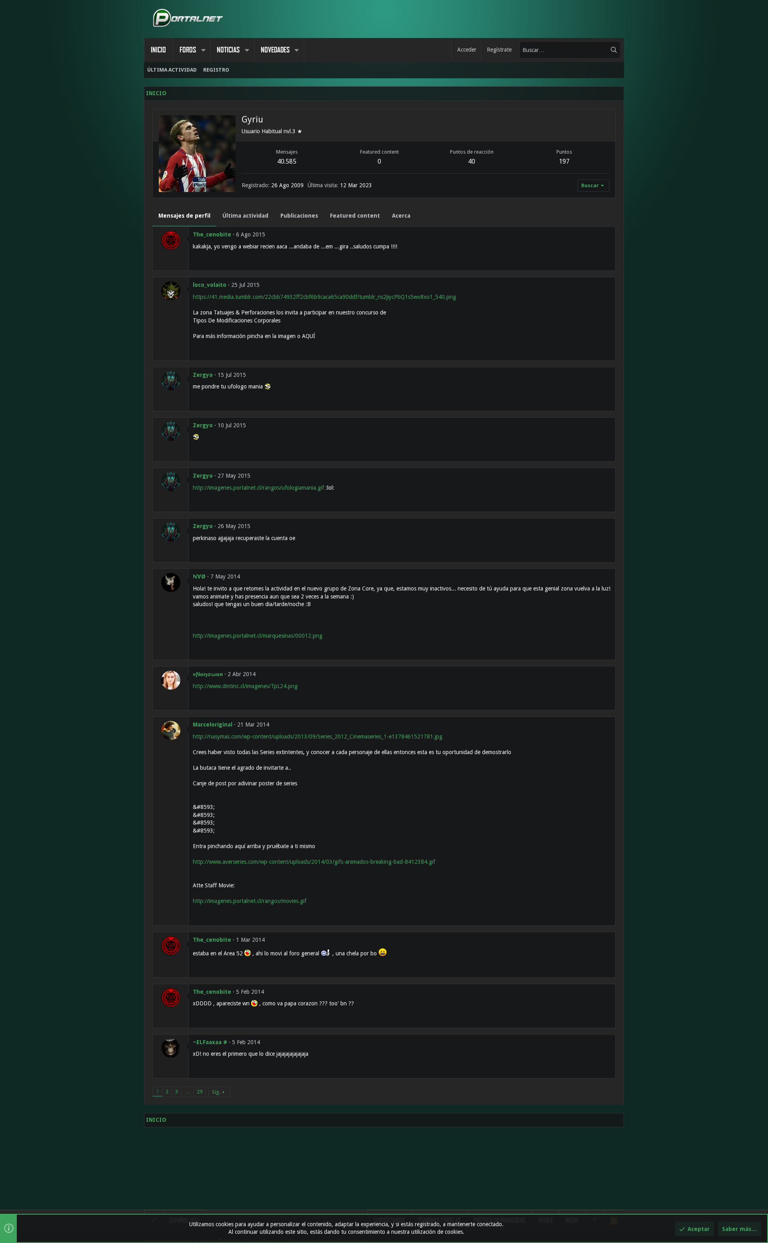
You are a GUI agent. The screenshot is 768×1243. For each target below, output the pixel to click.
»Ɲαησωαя (208, 674)
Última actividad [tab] (245, 215)
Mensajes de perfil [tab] (184, 215)
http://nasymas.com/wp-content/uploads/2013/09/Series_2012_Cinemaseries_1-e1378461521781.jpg (317, 736)
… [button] (187, 1092)
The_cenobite (212, 234)
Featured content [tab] (355, 215)
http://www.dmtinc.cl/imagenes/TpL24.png (245, 686)
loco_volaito (209, 285)
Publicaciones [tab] (299, 215)
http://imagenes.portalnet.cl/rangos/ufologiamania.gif (258, 487)
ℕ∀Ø (199, 576)
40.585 (286, 161)
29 (199, 1092)
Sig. (216, 1092)
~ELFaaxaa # (210, 1042)
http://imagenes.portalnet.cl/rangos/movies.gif (249, 901)
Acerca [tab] (401, 215)
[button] (203, 50)
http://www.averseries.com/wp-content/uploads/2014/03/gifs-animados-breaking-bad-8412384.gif (314, 862)
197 (564, 161)
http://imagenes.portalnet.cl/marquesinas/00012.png (257, 636)
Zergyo (203, 375)
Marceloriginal (212, 724)
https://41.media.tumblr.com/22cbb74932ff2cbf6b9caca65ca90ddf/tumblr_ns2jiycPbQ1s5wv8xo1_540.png (324, 297)
